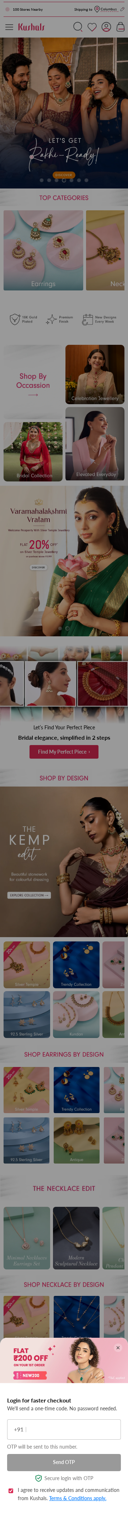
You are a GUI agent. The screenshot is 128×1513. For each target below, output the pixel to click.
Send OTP (64, 1462)
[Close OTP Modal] (118, 1347)
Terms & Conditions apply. (77, 1498)
